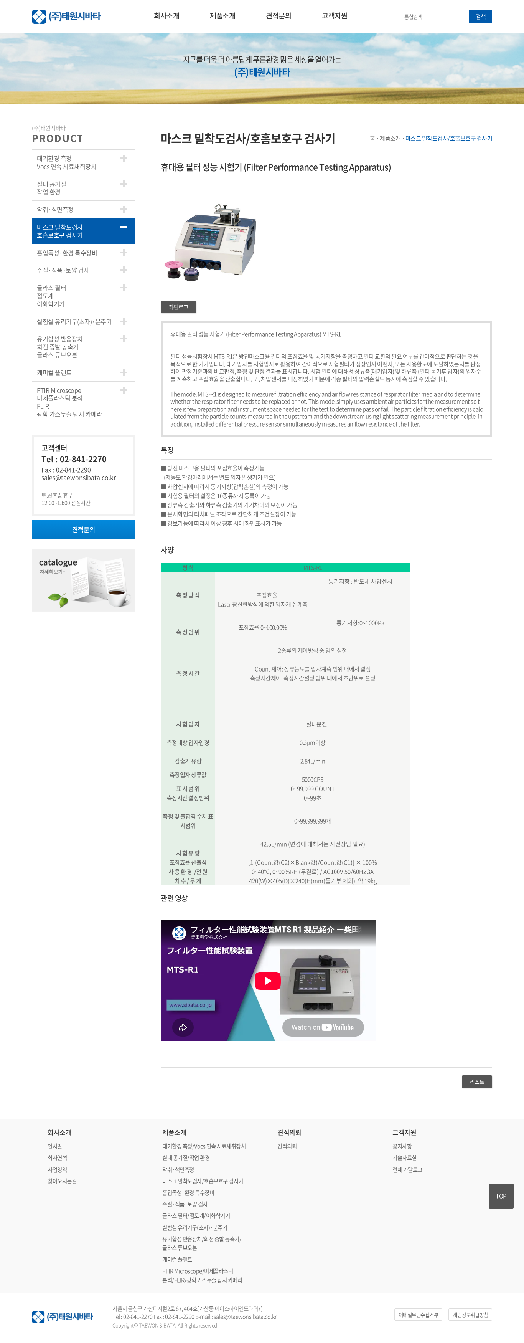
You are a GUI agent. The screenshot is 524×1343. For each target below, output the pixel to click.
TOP (501, 1196)
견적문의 (278, 15)
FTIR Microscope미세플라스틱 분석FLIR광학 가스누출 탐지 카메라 (69, 401)
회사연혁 (57, 1157)
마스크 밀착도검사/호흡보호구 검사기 (202, 1181)
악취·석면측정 (55, 209)
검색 (481, 16)
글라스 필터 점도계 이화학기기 (51, 295)
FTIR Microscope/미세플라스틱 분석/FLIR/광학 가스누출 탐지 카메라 (202, 1275)
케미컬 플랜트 (54, 372)
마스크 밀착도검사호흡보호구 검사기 (60, 231)
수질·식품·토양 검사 (63, 270)
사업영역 (57, 1169)
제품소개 (222, 15)
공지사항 (402, 1146)
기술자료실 (404, 1157)
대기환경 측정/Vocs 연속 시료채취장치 (204, 1146)
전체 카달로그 (407, 1169)
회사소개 (166, 15)
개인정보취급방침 (470, 1314)
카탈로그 (178, 307)
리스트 (477, 1081)
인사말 (55, 1146)
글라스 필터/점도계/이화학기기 (196, 1215)
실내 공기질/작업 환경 (185, 1157)
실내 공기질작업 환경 (51, 188)
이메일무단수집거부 (418, 1314)
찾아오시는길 (62, 1181)
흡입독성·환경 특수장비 (67, 252)
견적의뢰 (287, 1146)
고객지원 (334, 15)
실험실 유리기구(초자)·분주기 (74, 321)
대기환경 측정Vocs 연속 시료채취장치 (66, 162)
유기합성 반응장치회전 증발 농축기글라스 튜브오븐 (60, 346)
